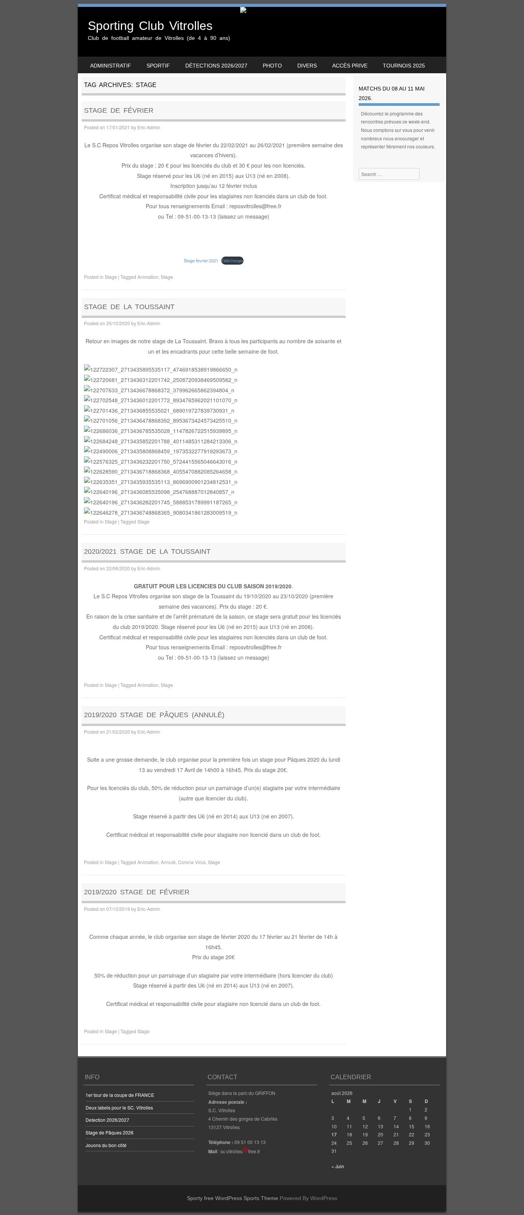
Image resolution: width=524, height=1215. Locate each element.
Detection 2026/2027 (107, 1119)
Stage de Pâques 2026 (109, 1132)
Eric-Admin (148, 127)
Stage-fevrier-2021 (201, 260)
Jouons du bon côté (106, 1145)
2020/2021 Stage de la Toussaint (147, 551)
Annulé (168, 862)
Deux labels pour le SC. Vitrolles (119, 1107)
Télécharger (232, 260)
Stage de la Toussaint (129, 307)
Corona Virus (192, 862)
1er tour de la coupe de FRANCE (120, 1095)
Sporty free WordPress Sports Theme (232, 1198)
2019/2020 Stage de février (136, 892)
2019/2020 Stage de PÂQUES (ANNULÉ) (154, 715)
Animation (147, 276)
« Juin (337, 1166)
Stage (111, 276)
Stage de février (118, 110)
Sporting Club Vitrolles (150, 26)
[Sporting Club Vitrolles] (262, 10)
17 (334, 1134)
